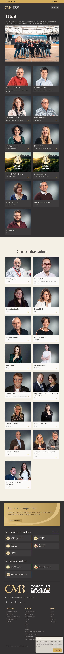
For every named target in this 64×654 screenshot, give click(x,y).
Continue (57, 650)
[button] (28, 120)
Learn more (55, 532)
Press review (53, 621)
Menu (53, 7)
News (51, 611)
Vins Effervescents (12, 619)
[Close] (61, 638)
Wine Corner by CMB (31, 634)
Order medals (29, 636)
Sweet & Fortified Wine (13, 616)
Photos (52, 614)
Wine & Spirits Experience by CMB (34, 631)
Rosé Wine (10, 614)
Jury (26, 621)
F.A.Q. (26, 626)
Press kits (52, 619)
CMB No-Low (29, 614)
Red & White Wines (12, 611)
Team (27, 619)
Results (9, 621)
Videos (52, 616)
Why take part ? (29, 616)
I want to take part (15, 520)
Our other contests (30, 639)
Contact (27, 629)
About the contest (30, 611)
